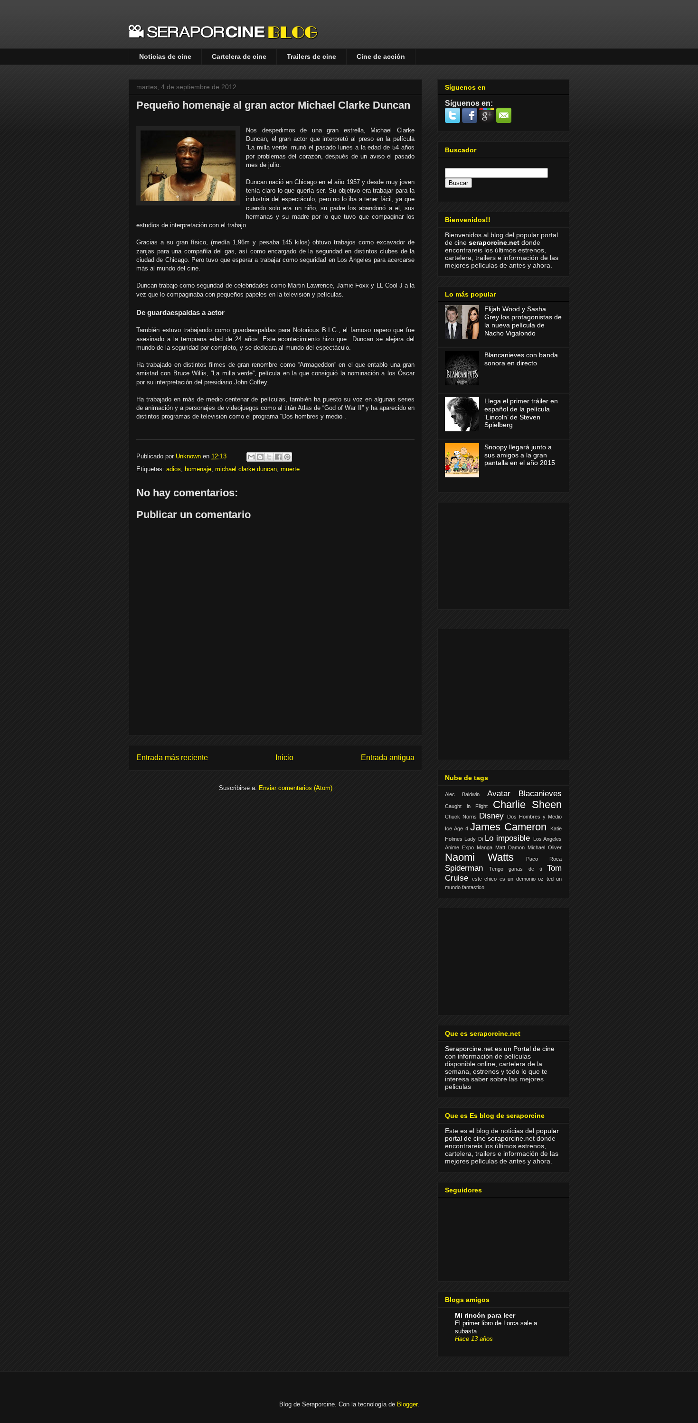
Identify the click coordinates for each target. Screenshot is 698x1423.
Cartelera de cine (239, 56)
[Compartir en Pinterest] (287, 457)
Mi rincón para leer (485, 1315)
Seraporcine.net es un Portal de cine (500, 1048)
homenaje (198, 469)
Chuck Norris (461, 816)
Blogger (407, 1404)
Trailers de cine (311, 56)
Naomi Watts (479, 857)
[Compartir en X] (269, 457)
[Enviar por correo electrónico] (251, 457)
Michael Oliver (545, 847)
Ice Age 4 (456, 828)
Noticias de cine (165, 56)
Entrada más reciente (172, 757)
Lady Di (473, 839)
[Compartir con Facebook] (278, 457)
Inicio (284, 757)
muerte (290, 469)
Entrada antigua (388, 757)
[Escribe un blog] (260, 457)
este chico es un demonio (504, 879)
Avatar (498, 793)
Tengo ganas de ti (515, 869)
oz (541, 879)
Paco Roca (544, 859)
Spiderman (464, 868)
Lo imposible (507, 838)
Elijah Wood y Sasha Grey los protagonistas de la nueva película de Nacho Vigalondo (523, 320)
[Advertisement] (492, 553)
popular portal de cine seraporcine (502, 1134)
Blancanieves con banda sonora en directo (521, 359)
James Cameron (508, 827)
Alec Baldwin (462, 794)
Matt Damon (510, 847)
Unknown (189, 456)
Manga (484, 847)
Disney (491, 815)
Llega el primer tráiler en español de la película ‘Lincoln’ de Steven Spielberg (521, 412)
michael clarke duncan (246, 469)
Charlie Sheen (527, 804)
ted (550, 879)
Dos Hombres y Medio (534, 816)
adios (173, 469)
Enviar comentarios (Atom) (295, 787)
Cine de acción (381, 56)
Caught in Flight (466, 806)
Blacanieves (540, 793)
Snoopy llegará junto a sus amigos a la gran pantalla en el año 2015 (519, 455)
